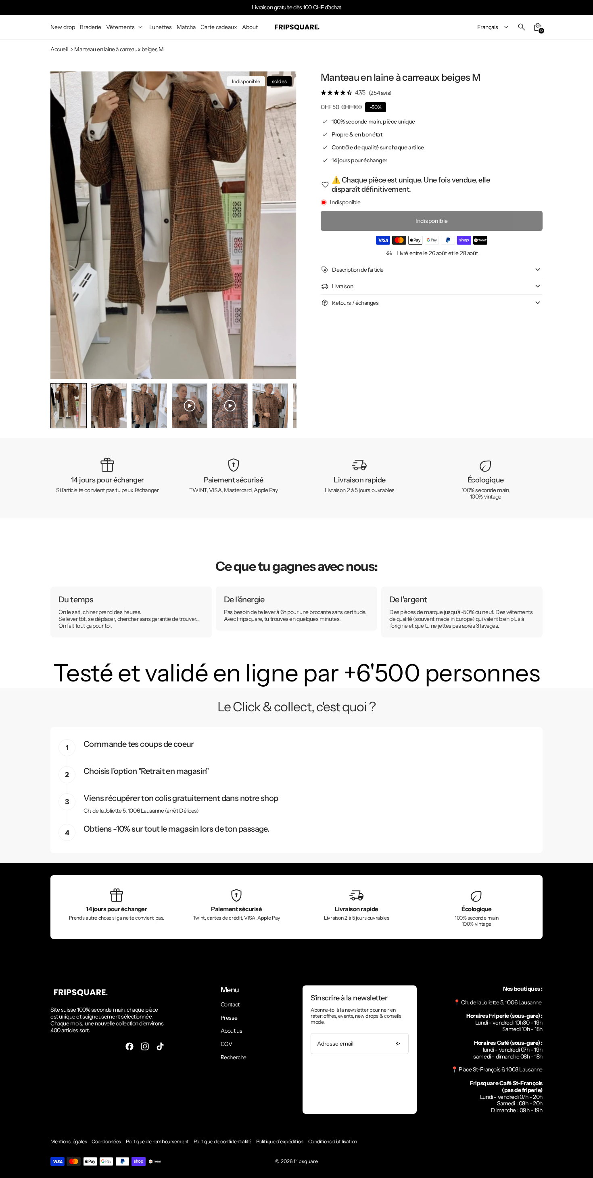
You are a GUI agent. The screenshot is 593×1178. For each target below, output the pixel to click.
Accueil (59, 49)
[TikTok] (160, 1046)
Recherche (233, 1057)
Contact (230, 1004)
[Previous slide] (63, 406)
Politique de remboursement (157, 1141)
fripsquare (306, 1161)
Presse (229, 1017)
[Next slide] (284, 406)
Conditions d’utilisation (332, 1141)
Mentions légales (68, 1141)
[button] (109, 405)
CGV (226, 1044)
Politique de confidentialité (222, 1141)
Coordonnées (106, 1141)
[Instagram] (144, 1046)
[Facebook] (129, 1046)
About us (231, 1030)
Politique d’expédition (279, 1141)
